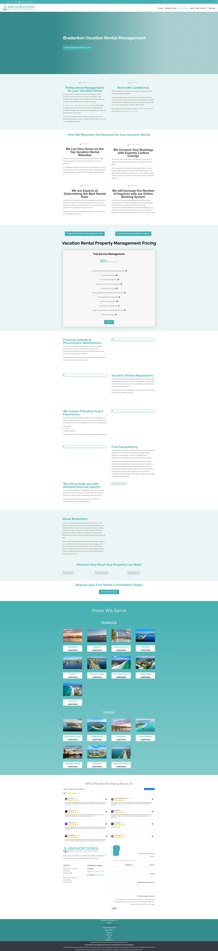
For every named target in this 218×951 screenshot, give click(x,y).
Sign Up (109, 322)
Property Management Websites (101, 945)
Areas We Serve (183, 8)
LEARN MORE (72, 650)
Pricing (109, 923)
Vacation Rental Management (109, 925)
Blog (197, 8)
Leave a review (149, 789)
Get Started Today (109, 592)
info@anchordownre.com (95, 871)
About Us (192, 8)
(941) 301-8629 (12, 2)
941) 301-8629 (100, 875)
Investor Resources (109, 928)
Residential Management (109, 920)
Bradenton (65, 523)
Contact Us (203, 8)
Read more (67, 805)
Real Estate (168, 8)
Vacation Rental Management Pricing (133, 233)
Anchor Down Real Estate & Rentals (77, 105)
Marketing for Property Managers (123, 945)
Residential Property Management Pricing (85, 233)
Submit (114, 908)
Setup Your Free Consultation (78, 47)
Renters (174, 8)
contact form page (130, 111)
